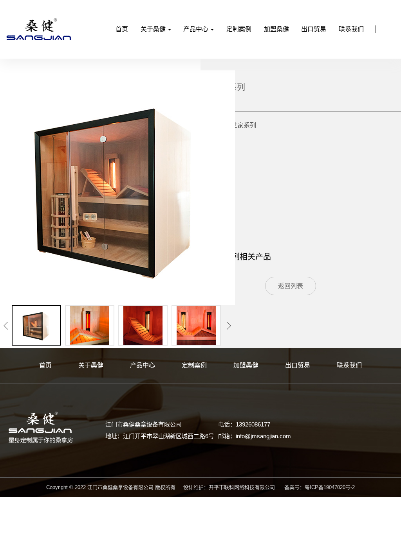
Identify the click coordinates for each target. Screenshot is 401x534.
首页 (122, 29)
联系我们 (351, 29)
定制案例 (238, 29)
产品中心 (196, 29)
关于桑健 (154, 29)
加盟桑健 (276, 29)
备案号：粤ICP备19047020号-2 (319, 487)
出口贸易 (313, 29)
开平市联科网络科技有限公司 (242, 487)
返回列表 (290, 286)
